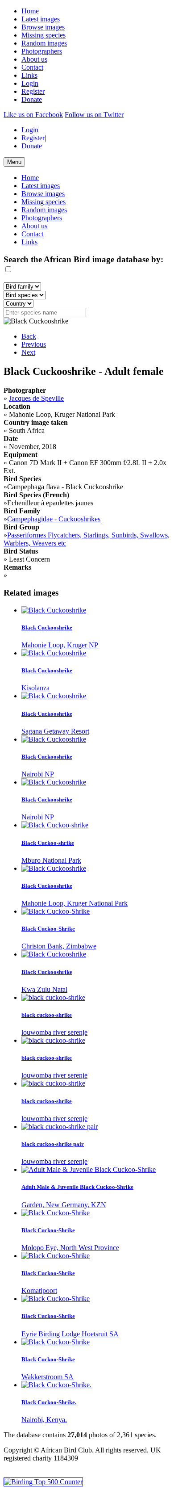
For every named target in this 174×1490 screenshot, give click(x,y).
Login (29, 83)
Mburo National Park (51, 860)
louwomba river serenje (54, 1032)
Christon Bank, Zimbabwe (58, 946)
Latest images (40, 19)
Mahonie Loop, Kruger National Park (74, 903)
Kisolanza (35, 688)
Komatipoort (39, 1290)
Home (30, 11)
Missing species (43, 35)
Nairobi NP (37, 774)
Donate (31, 99)
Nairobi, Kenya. (44, 1419)
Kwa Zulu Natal (44, 989)
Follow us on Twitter (94, 114)
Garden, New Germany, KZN (63, 1205)
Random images (44, 43)
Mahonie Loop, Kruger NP (59, 645)
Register (33, 91)
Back (28, 336)
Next (28, 352)
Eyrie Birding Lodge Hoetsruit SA (70, 1334)
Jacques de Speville (36, 398)
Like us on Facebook (33, 114)
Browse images (43, 27)
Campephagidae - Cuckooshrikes (53, 519)
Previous (33, 344)
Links (29, 75)
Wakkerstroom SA (47, 1377)
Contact (32, 67)
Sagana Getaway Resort (55, 731)
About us (34, 59)
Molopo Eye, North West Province (70, 1247)
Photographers (41, 51)
